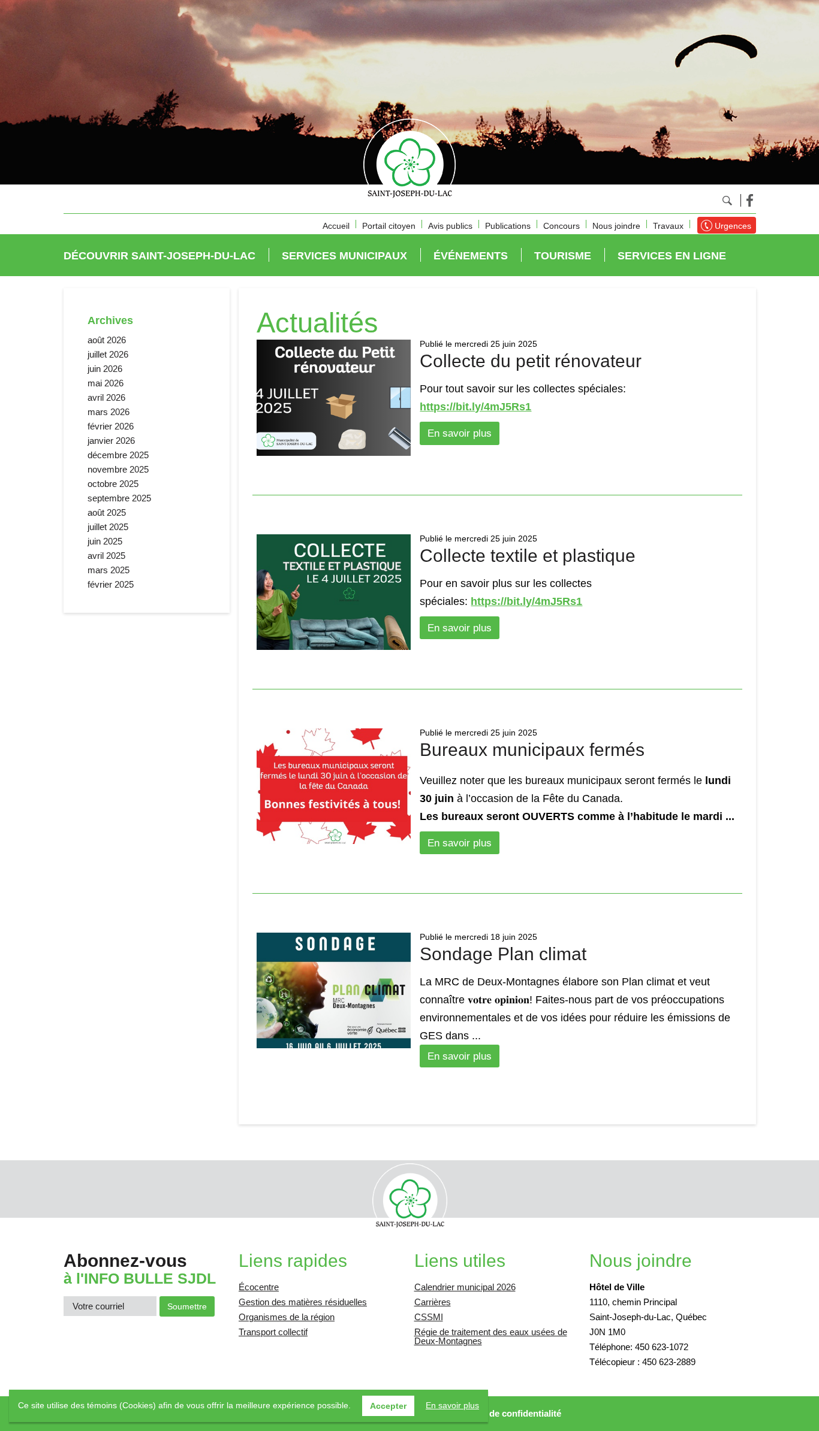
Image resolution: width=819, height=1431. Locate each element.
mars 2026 (109, 412)
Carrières (432, 1302)
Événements (470, 256)
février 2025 (111, 584)
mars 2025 (109, 570)
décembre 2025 (118, 455)
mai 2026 (106, 383)
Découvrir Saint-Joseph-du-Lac (159, 256)
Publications (508, 226)
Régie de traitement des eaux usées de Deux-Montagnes (490, 1336)
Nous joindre (616, 226)
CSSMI (428, 1317)
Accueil (336, 226)
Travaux (668, 226)
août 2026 (107, 340)
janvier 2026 (111, 440)
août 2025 (107, 512)
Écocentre (259, 1287)
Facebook (749, 200)
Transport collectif (273, 1332)
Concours (561, 226)
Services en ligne (672, 256)
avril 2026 (106, 397)
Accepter (388, 1406)
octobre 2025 (113, 484)
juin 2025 (105, 541)
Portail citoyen (388, 226)
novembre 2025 (118, 469)
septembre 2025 (119, 498)
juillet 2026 (108, 354)
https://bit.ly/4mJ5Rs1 (475, 407)
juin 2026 (105, 369)
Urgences (733, 226)
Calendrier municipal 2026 (465, 1287)
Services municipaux (344, 256)
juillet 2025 (108, 527)
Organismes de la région (287, 1317)
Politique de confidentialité (505, 1413)
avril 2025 (106, 555)
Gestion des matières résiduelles (303, 1302)
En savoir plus (459, 433)
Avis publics (450, 226)
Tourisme (562, 256)
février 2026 (111, 426)
